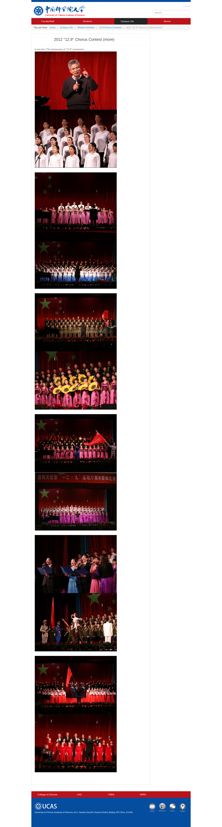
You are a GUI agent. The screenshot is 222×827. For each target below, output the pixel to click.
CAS (79, 794)
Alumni (167, 21)
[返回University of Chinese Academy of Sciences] (59, 11)
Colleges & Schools (47, 794)
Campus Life (127, 21)
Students (87, 21)
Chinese (187, 6)
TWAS (111, 794)
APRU (143, 794)
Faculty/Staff (47, 21)
